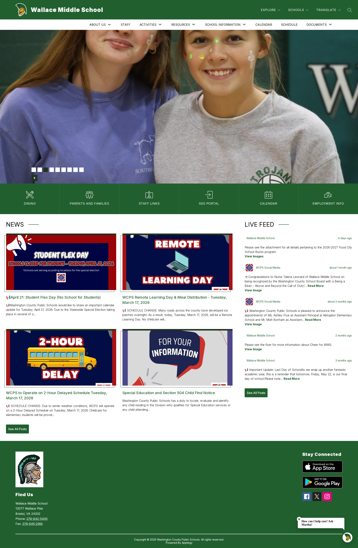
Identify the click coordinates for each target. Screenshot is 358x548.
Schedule (289, 24)
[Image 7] (69, 169)
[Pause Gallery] (34, 178)
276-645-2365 (32, 524)
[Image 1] (34, 169)
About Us (97, 24)
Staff (126, 24)
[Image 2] (39, 169)
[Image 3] (45, 169)
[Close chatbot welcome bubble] (299, 519)
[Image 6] (63, 169)
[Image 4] (51, 169)
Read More (316, 286)
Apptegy (187, 542)
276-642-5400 (37, 519)
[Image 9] (81, 169)
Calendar (263, 24)
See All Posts (17, 429)
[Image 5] (57, 169)
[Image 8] (75, 169)
